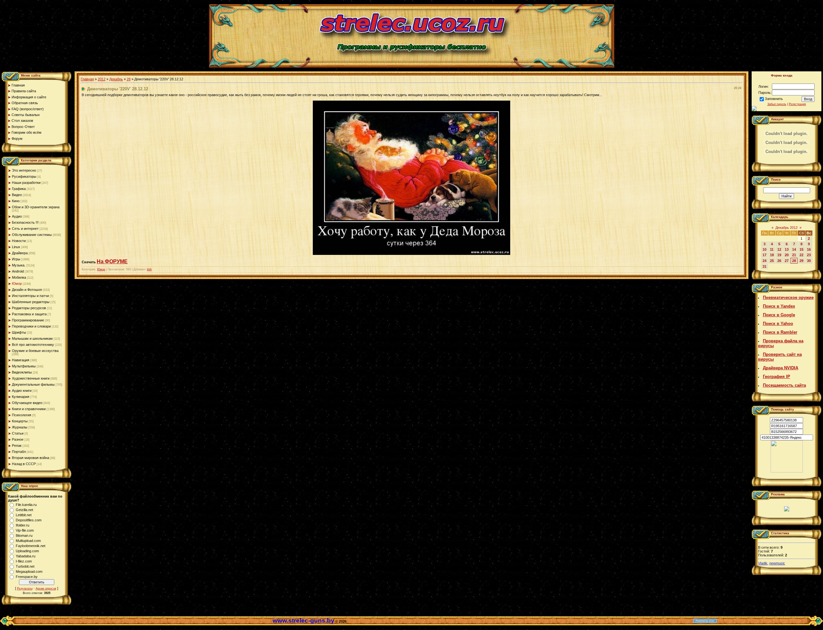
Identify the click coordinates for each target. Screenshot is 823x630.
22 (801, 255)
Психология (21, 415)
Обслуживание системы (32, 235)
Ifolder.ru (22, 525)
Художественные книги (31, 378)
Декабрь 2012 (786, 228)
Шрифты (19, 332)
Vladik (762, 563)
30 (809, 261)
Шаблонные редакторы (31, 302)
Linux (16, 247)
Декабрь (116, 79)
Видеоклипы (22, 372)
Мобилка (19, 277)
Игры (16, 259)
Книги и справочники (29, 409)
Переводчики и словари (31, 326)
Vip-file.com (25, 530)
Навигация (20, 360)
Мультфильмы (24, 366)
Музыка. (18, 265)
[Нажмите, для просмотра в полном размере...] (411, 254)
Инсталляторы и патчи (30, 296)
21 (794, 255)
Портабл (19, 452)
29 (801, 261)
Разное (17, 439)
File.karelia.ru (26, 505)
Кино (16, 201)
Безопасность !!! (25, 222)
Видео (17, 195)
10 (764, 249)
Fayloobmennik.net (30, 546)
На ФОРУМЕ (112, 261)
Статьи (17, 433)
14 (794, 249)
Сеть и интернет (25, 228)
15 (801, 249)
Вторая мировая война (30, 458)
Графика (19, 189)
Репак (17, 445)
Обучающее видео (27, 403)
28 (129, 79)
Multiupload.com (28, 541)
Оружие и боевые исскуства (35, 351)
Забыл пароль (776, 104)
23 (809, 255)
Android (18, 271)
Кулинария (20, 397)
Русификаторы (24, 176)
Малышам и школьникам (32, 338)
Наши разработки (26, 182)
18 (772, 255)
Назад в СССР (24, 464)
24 (764, 261)
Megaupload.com (29, 571)
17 (764, 255)
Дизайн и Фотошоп (27, 290)
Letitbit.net (24, 515)
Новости (19, 241)
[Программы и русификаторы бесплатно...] (787, 471)
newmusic (777, 563)
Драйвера (20, 253)
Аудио (17, 216)
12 (779, 249)
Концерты (20, 421)
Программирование (28, 320)
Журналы (19, 427)
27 (787, 261)
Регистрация (797, 104)
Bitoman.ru (24, 535)
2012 (101, 79)
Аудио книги (22, 390)
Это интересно (24, 170)
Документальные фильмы (33, 384)
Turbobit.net (25, 566)
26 (779, 261)
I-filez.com (24, 561)
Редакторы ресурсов (29, 308)
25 (772, 261)
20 (787, 255)
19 (779, 255)
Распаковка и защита (29, 314)
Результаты (24, 588)
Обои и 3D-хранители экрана (35, 207)
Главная (87, 79)
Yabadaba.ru (25, 556)
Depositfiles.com (28, 520)
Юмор (17, 283)
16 (809, 249)
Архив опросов (46, 588)
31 (764, 266)
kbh (149, 269)
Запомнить (774, 99)
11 (771, 249)
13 (787, 249)
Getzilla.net (24, 510)
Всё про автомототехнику (33, 344)
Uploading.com (27, 551)
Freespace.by (27, 577)
